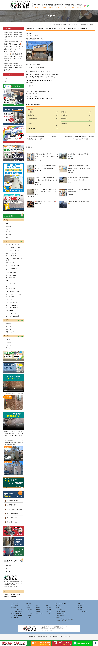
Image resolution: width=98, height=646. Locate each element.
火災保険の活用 (14, 617)
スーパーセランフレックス (13, 247)
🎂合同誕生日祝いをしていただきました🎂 (45, 201)
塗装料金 (44, 6)
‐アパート (48, 609)
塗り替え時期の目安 (11, 500)
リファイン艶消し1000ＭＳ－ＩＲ (14, 269)
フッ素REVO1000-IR (11, 275)
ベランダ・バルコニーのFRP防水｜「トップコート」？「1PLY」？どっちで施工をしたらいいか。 (46, 192)
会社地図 (79, 609)
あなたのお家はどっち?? (16, 615)
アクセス (8, 571)
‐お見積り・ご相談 (60, 613)
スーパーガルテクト (11, 296)
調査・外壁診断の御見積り (13, 509)
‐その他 (48, 613)
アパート (8, 342)
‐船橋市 (28, 607)
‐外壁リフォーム (39, 613)
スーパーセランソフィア (12, 244)
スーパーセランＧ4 (11, 288)
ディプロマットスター (12, 277)
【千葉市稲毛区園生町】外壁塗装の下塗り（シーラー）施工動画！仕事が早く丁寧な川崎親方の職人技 (46, 180)
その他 (8, 348)
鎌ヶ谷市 (8, 226)
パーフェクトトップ (11, 255)
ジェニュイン (9, 299)
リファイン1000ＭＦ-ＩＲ (12, 265)
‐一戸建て (48, 607)
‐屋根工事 (37, 611)
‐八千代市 (29, 613)
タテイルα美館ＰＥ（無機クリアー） (14, 259)
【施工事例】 (29, 603)
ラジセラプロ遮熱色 (11, 272)
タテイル (8, 286)
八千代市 (8, 231)
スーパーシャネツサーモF (12, 291)
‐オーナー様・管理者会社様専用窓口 (64, 619)
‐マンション (49, 611)
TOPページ (32, 86)
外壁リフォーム (10, 332)
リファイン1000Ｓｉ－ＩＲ (13, 262)
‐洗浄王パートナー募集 (61, 620)
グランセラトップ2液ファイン (14, 313)
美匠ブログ (57, 6)
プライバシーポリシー (82, 611)
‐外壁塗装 (37, 607)
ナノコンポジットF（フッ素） (14, 250)
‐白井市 (28, 611)
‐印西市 (28, 617)
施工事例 (51, 6)
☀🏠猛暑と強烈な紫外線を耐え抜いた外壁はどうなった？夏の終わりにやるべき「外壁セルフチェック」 (79, 168)
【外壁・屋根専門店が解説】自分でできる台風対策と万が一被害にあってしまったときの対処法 (46, 156)
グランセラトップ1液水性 (12, 316)
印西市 (8, 237)
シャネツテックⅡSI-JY (12, 305)
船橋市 (8, 223)
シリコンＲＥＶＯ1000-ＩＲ (13, 302)
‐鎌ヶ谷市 (29, 609)
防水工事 (8, 326)
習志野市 (8, 234)
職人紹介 (73, 6)
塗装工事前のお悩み (11, 513)
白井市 (8, 229)
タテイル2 (8, 280)
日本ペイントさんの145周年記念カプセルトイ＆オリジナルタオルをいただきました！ (13, 49)
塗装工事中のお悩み (11, 517)
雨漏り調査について (15, 613)
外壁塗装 (8, 323)
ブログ (6, 81)
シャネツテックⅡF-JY (12, 307)
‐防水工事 (37, 609)
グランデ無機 (9, 310)
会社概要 (79, 6)
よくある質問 (66, 6)
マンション (9, 345)
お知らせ (6, 78)
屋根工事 (8, 329)
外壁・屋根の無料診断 (16, 611)
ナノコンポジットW (11, 253)
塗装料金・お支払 (11, 522)
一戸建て (8, 339)
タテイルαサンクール (11, 283)
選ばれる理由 (14, 605)
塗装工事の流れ (10, 504)
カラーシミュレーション (16, 609)
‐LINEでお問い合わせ (61, 615)
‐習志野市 (29, 615)
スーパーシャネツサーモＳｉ (13, 294)
